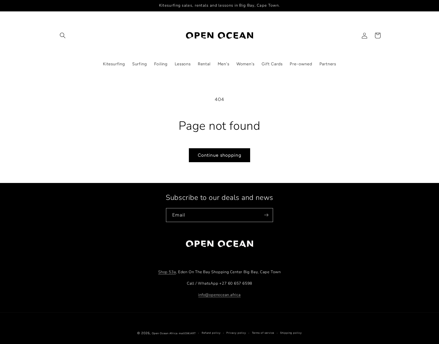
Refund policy (211, 332)
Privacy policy (236, 332)
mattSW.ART (187, 333)
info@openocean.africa (219, 294)
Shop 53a (167, 272)
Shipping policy (291, 332)
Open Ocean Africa (165, 333)
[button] (62, 35)
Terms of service (263, 332)
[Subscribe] (266, 215)
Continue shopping (219, 155)
